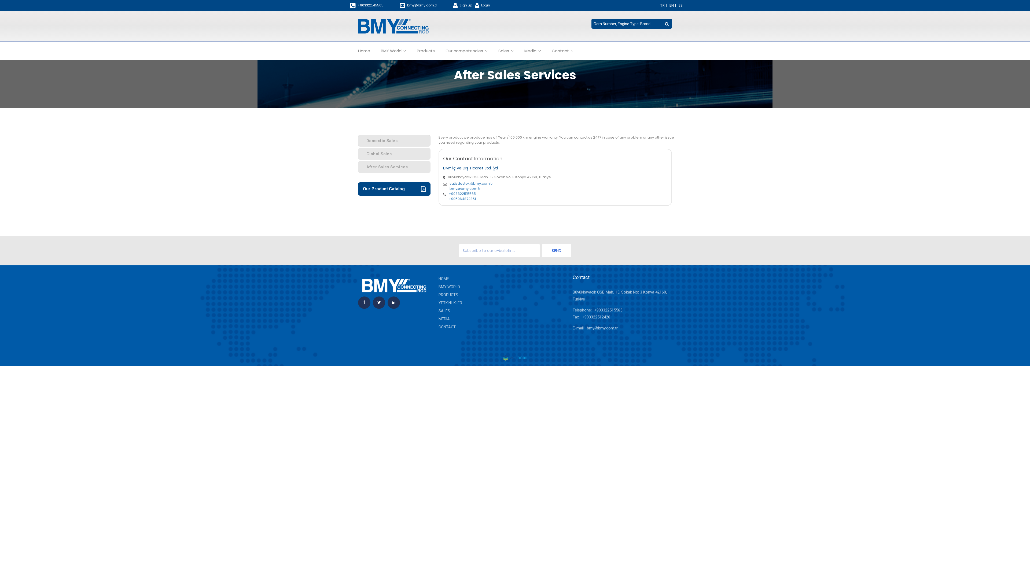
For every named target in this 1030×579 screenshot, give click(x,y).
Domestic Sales (382, 140)
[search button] (667, 24)
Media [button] (531, 51)
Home (364, 51)
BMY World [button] (392, 51)
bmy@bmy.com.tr (465, 188)
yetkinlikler (450, 303)
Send (556, 250)
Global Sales (379, 153)
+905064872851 (462, 198)
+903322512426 (596, 317)
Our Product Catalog (384, 188)
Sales (444, 311)
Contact (447, 327)
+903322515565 (462, 193)
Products (426, 51)
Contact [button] (561, 51)
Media (444, 319)
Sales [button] (504, 51)
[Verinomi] (515, 357)
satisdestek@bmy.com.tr (471, 183)
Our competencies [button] (465, 51)
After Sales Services (387, 167)
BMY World (449, 287)
